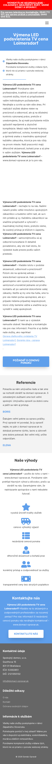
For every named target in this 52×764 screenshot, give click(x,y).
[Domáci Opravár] (8, 23)
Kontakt (6, 702)
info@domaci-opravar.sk (16, 681)
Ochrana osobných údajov (15, 706)
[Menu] (47, 23)
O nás (5, 697)
